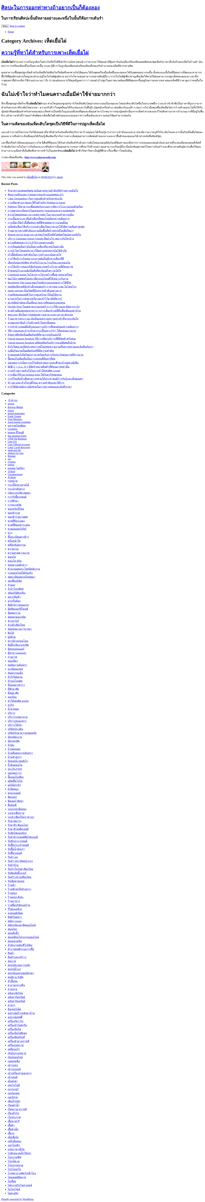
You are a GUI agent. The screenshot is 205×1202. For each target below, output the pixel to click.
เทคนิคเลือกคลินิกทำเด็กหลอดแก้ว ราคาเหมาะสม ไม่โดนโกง (42, 286)
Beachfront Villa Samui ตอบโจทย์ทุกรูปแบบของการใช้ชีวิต (39, 282)
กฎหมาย (12, 480)
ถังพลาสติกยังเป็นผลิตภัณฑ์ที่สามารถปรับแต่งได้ (34, 334)
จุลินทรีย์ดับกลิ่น (16, 593)
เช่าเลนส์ (12, 1077)
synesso (12, 461)
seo (9, 459)
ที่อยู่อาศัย (13, 693)
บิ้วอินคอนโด (15, 765)
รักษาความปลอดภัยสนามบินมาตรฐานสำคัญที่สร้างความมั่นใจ (43, 190)
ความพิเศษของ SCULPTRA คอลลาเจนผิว (31, 242)
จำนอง (11, 585)
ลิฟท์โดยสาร (15, 917)
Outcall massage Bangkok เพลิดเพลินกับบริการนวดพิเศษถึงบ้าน (42, 342)
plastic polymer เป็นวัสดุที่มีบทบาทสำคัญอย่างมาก (35, 290)
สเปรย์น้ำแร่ (14, 969)
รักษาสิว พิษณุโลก (18, 825)
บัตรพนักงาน (15, 737)
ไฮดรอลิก (13, 1193)
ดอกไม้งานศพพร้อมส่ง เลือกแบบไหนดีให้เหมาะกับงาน (38, 278)
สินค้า (11, 953)
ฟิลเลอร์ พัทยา (16, 801)
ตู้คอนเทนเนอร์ (16, 649)
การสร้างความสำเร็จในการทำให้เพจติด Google (34, 370)
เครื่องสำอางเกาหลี (18, 1041)
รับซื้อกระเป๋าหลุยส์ (18, 845)
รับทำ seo (13, 857)
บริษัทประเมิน (15, 729)
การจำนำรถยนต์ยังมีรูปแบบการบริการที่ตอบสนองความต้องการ (43, 326)
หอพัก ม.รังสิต (15, 977)
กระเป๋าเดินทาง (16, 488)
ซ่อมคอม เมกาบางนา (20, 629)
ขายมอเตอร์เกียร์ (17, 529)
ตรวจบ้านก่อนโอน (18, 641)
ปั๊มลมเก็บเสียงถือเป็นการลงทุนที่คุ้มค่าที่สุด (31, 358)
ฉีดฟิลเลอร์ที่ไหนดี (18, 609)
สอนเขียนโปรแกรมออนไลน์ (23, 937)
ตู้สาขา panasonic (17, 653)
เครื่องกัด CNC (16, 1021)
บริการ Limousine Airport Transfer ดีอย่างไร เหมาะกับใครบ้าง (41, 238)
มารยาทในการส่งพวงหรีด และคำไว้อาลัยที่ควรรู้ (35, 298)
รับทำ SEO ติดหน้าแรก (20, 861)
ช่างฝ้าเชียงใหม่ (16, 625)
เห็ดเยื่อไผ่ (32, 177)
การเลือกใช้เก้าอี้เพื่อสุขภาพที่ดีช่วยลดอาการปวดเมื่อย (38, 222)
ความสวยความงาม (18, 553)
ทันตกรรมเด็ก (15, 673)
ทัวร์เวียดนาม (15, 677)
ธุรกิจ (11, 705)
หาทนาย (12, 989)
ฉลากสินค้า (14, 597)
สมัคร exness (15, 921)
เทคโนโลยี (14, 1085)
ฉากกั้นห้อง (14, 601)
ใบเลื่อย (12, 1181)
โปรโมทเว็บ (14, 1169)
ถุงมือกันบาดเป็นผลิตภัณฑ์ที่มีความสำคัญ (31, 350)
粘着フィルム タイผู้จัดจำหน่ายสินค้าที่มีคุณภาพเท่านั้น (38, 366)
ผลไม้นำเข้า (14, 785)
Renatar (12, 456)
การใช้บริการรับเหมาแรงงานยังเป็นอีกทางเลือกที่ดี (36, 258)
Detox (11, 410)
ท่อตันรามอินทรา (17, 665)
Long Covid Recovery (19, 447)
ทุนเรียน (12, 697)
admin (60, 177)
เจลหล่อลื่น (14, 1061)
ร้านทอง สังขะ (16, 897)
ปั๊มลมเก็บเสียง (16, 777)
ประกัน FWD (15, 769)
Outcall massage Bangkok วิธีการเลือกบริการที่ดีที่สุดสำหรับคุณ (42, 338)
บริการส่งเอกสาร (17, 721)
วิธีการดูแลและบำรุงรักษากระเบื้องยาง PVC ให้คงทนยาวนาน (42, 330)
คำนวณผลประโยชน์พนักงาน (24, 569)
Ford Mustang (15, 419)
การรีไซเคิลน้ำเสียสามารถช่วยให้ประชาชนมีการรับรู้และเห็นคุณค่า (45, 378)
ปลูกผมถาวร (15, 773)
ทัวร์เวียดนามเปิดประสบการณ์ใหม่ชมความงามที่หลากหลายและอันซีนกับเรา (50, 346)
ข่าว (10, 533)
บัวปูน (11, 745)
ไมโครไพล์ (14, 1189)
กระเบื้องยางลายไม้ (18, 484)
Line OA (12, 441)
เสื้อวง (11, 1133)
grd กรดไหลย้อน (17, 425)
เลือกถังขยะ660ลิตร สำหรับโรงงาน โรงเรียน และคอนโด (39, 262)
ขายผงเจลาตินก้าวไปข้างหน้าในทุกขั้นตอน (31, 322)
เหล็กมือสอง (14, 1141)
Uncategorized (15, 474)
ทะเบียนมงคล (15, 669)
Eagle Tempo (14, 416)
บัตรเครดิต (14, 741)
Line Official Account (19, 444)
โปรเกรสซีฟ (14, 1157)
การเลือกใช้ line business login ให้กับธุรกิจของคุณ (35, 374)
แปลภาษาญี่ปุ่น (16, 1149)
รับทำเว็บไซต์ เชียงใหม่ (20, 869)
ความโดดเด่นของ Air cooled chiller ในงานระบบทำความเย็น (41, 214)
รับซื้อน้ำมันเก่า (16, 849)
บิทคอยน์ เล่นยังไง (18, 761)
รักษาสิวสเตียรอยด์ (18, 829)
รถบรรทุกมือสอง (17, 809)
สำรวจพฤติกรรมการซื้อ (21, 949)
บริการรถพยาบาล (18, 717)
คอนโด (12, 557)
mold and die (14, 450)
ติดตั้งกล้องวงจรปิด (18, 645)
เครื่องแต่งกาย (16, 1045)
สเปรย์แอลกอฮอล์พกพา (21, 973)
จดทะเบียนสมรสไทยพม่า (21, 577)
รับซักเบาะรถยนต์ (17, 841)
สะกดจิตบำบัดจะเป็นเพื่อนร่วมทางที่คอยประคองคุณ (36, 302)
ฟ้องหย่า (12, 797)
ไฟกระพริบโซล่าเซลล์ (20, 1185)
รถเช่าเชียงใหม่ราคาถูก (21, 817)
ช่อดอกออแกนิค (17, 617)
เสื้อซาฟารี (14, 1121)
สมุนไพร (12, 929)
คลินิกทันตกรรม (17, 545)
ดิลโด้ (11, 633)
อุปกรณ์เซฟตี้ (15, 1017)
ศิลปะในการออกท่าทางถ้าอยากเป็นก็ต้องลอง (50, 7)
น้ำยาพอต (13, 709)
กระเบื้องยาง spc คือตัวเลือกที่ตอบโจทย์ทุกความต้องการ (39, 218)
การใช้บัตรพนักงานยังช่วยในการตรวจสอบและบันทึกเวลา (40, 386)
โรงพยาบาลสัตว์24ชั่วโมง (22, 1173)
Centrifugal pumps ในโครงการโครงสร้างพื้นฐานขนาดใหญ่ (40, 274)
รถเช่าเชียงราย (16, 813)
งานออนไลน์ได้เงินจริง (20, 573)
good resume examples (19, 422)
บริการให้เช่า (15, 725)
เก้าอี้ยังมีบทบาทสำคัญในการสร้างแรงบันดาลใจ (34, 254)
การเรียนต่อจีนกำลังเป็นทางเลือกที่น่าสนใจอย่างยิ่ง (36, 246)
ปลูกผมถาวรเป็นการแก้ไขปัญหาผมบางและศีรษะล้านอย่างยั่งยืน (43, 362)
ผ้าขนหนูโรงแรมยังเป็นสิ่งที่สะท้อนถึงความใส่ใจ (34, 270)
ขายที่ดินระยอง (16, 521)
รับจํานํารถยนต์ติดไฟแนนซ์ (23, 837)
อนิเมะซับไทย (15, 993)
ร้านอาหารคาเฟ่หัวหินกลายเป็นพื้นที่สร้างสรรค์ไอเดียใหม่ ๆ (41, 230)
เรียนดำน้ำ (13, 1105)
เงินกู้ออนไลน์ (15, 1057)
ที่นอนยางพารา (16, 685)
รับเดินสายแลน (16, 881)
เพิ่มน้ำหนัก (14, 1101)
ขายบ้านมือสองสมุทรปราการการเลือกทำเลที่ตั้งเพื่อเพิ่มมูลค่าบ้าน (44, 310)
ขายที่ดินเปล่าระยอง (19, 525)
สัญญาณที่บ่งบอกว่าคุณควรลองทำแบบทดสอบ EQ (36, 194)
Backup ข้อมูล (15, 407)
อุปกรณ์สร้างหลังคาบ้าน (21, 1013)
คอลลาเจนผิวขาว (17, 565)
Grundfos (12, 429)
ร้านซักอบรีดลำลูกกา (19, 889)
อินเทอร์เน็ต (14, 1009)
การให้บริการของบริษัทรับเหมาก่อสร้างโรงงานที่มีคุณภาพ (40, 266)
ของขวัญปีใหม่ (16, 509)
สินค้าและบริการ (17, 957)
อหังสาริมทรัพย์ (16, 1001)
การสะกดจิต (14, 505)
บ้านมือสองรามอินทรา (20, 753)
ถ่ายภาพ (12, 657)
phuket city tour (16, 453)
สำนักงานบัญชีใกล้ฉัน (20, 945)
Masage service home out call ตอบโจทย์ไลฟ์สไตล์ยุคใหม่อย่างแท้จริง (44, 234)
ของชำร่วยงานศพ (18, 517)
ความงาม (13, 549)
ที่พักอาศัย (13, 689)
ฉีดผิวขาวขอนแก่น (18, 605)
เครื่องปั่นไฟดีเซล (17, 1033)
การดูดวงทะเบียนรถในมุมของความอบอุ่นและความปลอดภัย (41, 210)
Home (11, 31)
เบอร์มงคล (14, 1093)
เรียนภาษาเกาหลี (17, 1109)
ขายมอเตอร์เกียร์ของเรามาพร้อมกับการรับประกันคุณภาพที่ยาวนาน (45, 354)
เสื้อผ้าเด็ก (13, 1129)
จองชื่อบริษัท (15, 581)
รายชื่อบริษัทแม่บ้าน (19, 905)
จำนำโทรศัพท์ (16, 589)
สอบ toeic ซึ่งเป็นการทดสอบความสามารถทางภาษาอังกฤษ (40, 314)
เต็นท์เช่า (13, 1081)
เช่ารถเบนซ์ (14, 1069)
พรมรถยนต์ (14, 793)
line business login (17, 436)
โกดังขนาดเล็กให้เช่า (19, 1153)
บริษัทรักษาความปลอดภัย (22, 733)
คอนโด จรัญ (15, 561)
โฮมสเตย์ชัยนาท (17, 1177)
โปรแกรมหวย (15, 1165)
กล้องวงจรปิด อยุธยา (19, 492)
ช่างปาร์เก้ (13, 621)
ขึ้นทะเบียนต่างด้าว (18, 537)
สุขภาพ (12, 961)
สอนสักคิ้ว (13, 933)
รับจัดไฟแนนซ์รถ (17, 833)
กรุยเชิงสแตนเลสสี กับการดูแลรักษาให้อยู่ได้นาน (35, 294)
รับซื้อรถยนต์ (15, 853)
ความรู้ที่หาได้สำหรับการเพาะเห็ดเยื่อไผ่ (45, 52)
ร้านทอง (12, 893)
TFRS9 (11, 471)
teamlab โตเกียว (16, 468)
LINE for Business (17, 438)
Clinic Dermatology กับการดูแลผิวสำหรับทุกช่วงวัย (35, 198)
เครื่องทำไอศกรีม (17, 1025)
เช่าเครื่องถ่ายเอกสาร (20, 1073)
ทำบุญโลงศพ (15, 681)
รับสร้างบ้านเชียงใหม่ (19, 877)
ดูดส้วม (12, 637)
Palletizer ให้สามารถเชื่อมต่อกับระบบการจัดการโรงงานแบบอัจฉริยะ (45, 206)
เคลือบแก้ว (14, 1049)
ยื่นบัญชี (12, 805)
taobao (11, 464)
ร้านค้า (12, 885)
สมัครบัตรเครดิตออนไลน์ (22, 925)
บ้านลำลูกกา (15, 757)
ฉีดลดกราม (14, 613)
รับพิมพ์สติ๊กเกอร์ (17, 873)
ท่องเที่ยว (13, 661)
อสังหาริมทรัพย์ (16, 997)
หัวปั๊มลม (13, 981)
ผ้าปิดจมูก (13, 789)
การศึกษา (13, 500)
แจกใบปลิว (14, 1145)
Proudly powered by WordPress (17, 1199)
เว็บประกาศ (14, 1117)
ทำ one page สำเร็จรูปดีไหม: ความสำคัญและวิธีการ (36, 382)
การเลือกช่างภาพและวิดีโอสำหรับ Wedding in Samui (36, 202)
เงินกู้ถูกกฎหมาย (17, 1053)
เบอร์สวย (13, 1097)
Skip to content (17, 26)
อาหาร (11, 1005)
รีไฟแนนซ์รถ (15, 909)
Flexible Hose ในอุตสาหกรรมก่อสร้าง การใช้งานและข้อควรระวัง (44, 306)
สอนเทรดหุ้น (15, 941)
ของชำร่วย (14, 513)
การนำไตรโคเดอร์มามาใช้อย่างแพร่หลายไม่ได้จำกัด (37, 250)
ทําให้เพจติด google (18, 701)
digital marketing (16, 413)
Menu (5, 26)
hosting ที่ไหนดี (16, 432)
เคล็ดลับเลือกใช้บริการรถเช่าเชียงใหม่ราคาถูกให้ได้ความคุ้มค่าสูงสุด (46, 226)
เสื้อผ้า (11, 1125)
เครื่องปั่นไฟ (14, 1029)
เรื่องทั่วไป (13, 1113)
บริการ (11, 713)
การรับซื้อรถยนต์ (17, 496)
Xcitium (12, 477)
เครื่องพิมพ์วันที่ (16, 1037)
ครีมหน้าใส (14, 541)
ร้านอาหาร (14, 901)
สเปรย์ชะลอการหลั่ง (19, 965)
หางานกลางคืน (16, 985)
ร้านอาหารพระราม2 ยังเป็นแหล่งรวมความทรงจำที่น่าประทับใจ (43, 318)
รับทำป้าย (13, 865)
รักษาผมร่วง (14, 821)
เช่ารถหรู (13, 1065)
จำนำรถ (12, 400)
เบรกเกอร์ (13, 1089)
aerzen (11, 403)
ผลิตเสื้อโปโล (15, 781)
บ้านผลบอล (14, 749)
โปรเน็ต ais (14, 1161)
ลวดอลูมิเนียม (15, 913)
